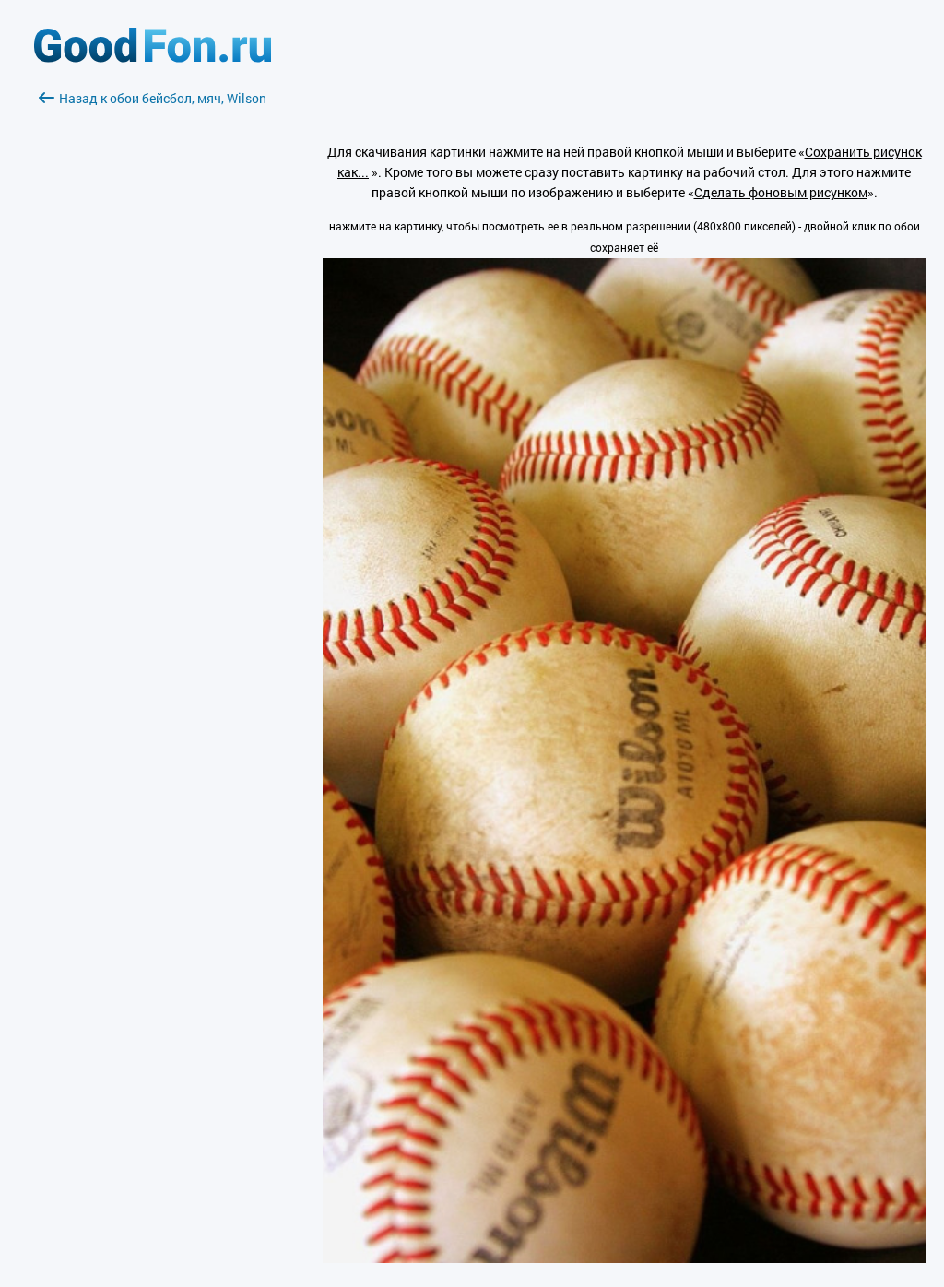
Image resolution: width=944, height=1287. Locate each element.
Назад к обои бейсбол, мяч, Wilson (162, 98)
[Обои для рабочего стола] (152, 57)
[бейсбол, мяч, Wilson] (624, 1258)
